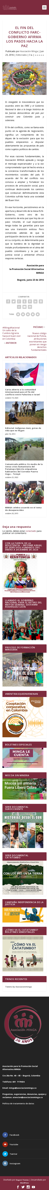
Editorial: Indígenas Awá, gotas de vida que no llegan (23, 429)
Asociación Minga (29, 51)
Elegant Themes (22, 1180)
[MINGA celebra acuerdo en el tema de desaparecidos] (24, 492)
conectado (31, 531)
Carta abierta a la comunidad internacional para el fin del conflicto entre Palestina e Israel (22, 392)
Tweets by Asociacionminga (18, 986)
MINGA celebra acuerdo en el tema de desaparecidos (23, 508)
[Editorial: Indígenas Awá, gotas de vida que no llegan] (24, 412)
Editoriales (21, 54)
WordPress (24, 1183)
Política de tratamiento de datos (18, 1103)
